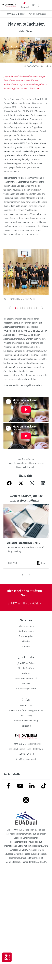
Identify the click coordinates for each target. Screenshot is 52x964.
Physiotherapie (11, 111)
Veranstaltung (20, 463)
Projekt (40, 463)
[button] (15, 308)
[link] (26, 626)
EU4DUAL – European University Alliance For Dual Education (26, 849)
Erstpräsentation (14, 318)
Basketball (21, 467)
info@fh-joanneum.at (26, 759)
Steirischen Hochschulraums (19, 833)
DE (33, 5)
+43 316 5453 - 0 (26, 754)
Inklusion (31, 463)
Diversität (31, 467)
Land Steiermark (32, 857)
